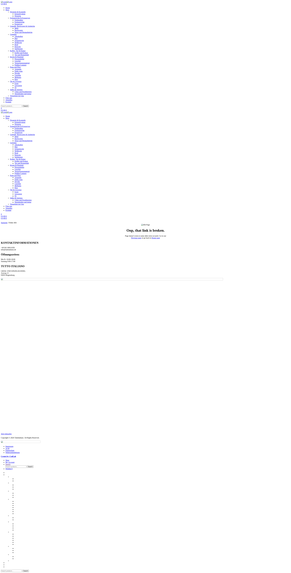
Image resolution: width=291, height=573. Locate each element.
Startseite (4, 223)
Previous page (136, 238)
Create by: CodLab (8, 456)
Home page (156, 238)
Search (25, 106)
